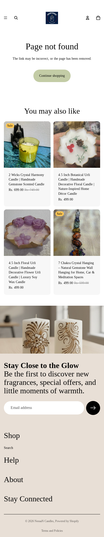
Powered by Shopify (67, 521)
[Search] (16, 18)
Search (8, 447)
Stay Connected (28, 498)
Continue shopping (52, 76)
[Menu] (5, 17)
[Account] (87, 18)
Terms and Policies (52, 530)
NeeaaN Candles (44, 521)
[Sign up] (93, 408)
